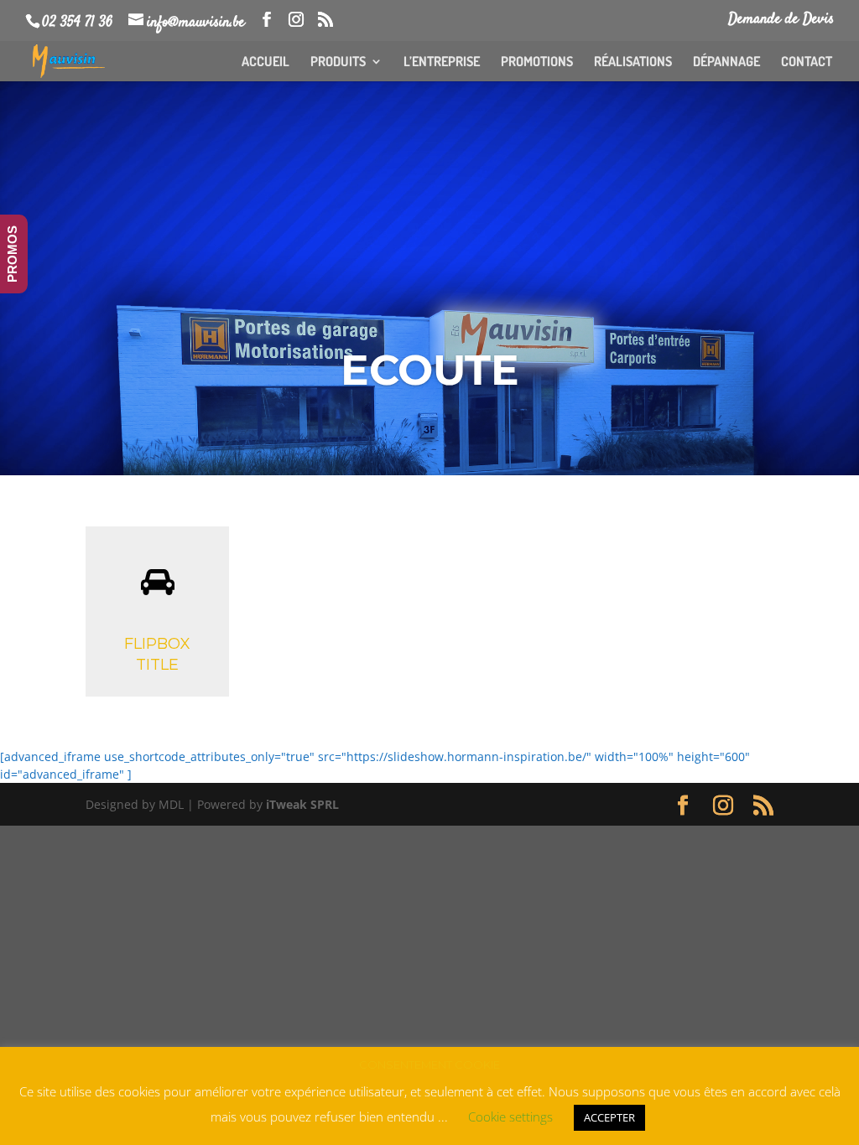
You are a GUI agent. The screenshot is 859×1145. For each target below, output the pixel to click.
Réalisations (633, 62)
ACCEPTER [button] (609, 1117)
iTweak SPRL (302, 804)
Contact (806, 62)
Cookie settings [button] (510, 1116)
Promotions (537, 62)
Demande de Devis (781, 21)
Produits (338, 62)
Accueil (265, 62)
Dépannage (726, 62)
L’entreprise (441, 62)
